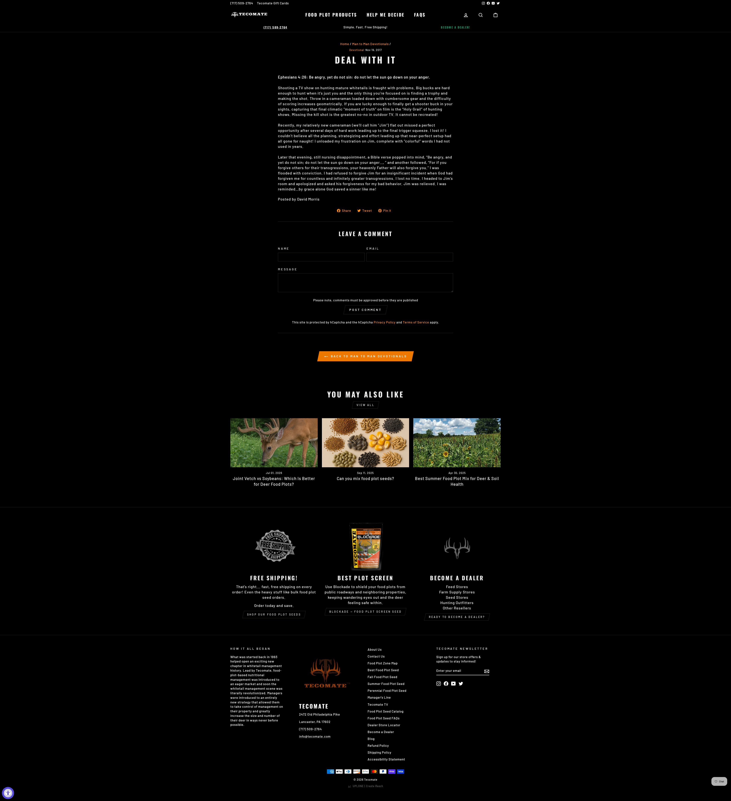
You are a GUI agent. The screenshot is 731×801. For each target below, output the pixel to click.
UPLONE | (367, 786)
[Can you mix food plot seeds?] (365, 442)
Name (284, 248)
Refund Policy (378, 745)
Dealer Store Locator (384, 725)
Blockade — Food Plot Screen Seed (365, 611)
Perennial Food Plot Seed (387, 690)
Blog (371, 738)
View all (365, 405)
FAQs (420, 14)
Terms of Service (416, 322)
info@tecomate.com (315, 736)
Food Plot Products (331, 14)
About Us (375, 649)
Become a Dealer (381, 732)
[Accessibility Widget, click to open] (8, 793)
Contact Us (376, 656)
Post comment (365, 309)
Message (288, 269)
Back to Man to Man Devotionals (368, 356)
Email (372, 248)
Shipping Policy (379, 752)
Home (344, 44)
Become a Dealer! (455, 27)
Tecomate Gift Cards (273, 3)
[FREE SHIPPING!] (274, 546)
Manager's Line (379, 697)
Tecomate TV (378, 704)
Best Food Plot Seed (383, 670)
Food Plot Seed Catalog (386, 711)
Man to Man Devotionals (370, 44)
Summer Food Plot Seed (386, 684)
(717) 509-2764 (241, 3)
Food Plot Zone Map (383, 663)
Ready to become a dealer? (457, 617)
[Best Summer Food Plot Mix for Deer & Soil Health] (457, 442)
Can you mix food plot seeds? (365, 478)
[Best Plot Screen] (365, 546)
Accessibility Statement (386, 759)
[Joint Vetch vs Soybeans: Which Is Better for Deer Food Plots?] (274, 442)
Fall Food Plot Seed (382, 677)
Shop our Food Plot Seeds (274, 614)
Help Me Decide (386, 14)
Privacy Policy (385, 322)
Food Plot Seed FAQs (384, 718)
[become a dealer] (457, 546)
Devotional (356, 50)
